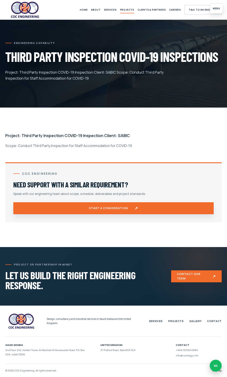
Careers (175, 9)
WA (216, 365)
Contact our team (196, 276)
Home (84, 9)
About (95, 9)
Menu (216, 8)
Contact (214, 321)
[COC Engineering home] (25, 9)
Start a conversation (113, 208)
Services (110, 9)
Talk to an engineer (203, 9)
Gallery (195, 321)
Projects (127, 9)
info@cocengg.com (187, 355)
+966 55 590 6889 (187, 350)
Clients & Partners (152, 9)
